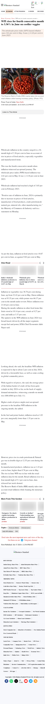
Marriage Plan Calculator (28, 622)
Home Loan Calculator (24, 618)
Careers (5, 671)
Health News (25, 651)
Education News (7, 651)
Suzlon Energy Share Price (10, 564)
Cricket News (32, 644)
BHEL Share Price (27, 571)
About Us (16, 661)
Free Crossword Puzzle (9, 633)
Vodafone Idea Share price (10, 603)
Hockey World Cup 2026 (26, 586)
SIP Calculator (19, 615)
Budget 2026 (25, 655)
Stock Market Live (8, 583)
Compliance (6, 668)
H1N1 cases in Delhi (36, 593)
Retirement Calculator (31, 615)
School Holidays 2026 (29, 597)
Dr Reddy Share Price (9, 575)
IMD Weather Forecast (9, 590)
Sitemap (35, 668)
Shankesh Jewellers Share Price (12, 597)
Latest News (6, 641)
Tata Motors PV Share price (11, 571)
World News (30, 648)
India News (6, 655)
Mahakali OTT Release (9, 600)
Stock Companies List (9, 630)
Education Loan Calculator (11, 622)
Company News (17, 641)
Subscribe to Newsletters (24, 630)
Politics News (15, 655)
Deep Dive (6, 593)
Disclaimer (6, 664)
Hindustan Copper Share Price (20, 593)
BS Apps (12, 671)
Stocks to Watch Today (22, 583)
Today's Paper (7, 661)
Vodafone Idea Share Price (25, 575)
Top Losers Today (23, 590)
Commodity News (8, 644)
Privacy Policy (31, 661)
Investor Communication (19, 664)
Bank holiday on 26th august (29, 603)
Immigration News (21, 644)
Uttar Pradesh (19, 11)
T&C (22, 661)
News (13, 18)
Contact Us (15, 668)
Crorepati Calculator (25, 611)
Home (3, 11)
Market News (27, 641)
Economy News (35, 651)
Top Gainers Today (36, 590)
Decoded (40, 11)
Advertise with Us (26, 668)
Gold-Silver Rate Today (10, 586)
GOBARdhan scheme (24, 600)
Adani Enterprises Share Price (29, 564)
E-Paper (31, 11)
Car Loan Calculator (9, 618)
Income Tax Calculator (9, 611)
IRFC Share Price (25, 568)
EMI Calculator (7, 615)
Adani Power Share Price (10, 568)
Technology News (20, 648)
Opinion (17, 651)
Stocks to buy (35, 583)
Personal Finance (8, 648)
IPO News (36, 641)
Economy (9, 11)
